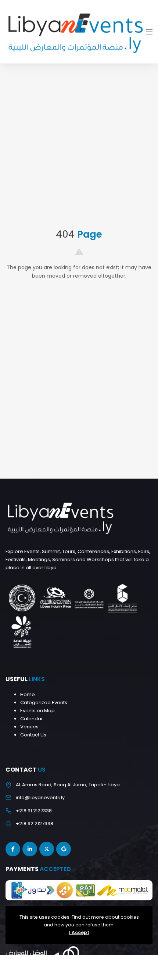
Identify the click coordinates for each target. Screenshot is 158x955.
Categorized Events (43, 702)
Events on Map (37, 710)
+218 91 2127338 (34, 810)
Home (27, 694)
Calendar (31, 718)
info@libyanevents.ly (40, 797)
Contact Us (33, 734)
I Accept (79, 932)
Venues (29, 726)
